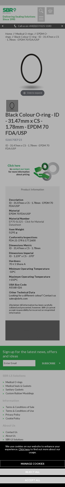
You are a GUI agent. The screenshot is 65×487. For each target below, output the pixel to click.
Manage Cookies (32, 463)
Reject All (32, 471)
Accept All (32, 480)
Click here (24, 449)
